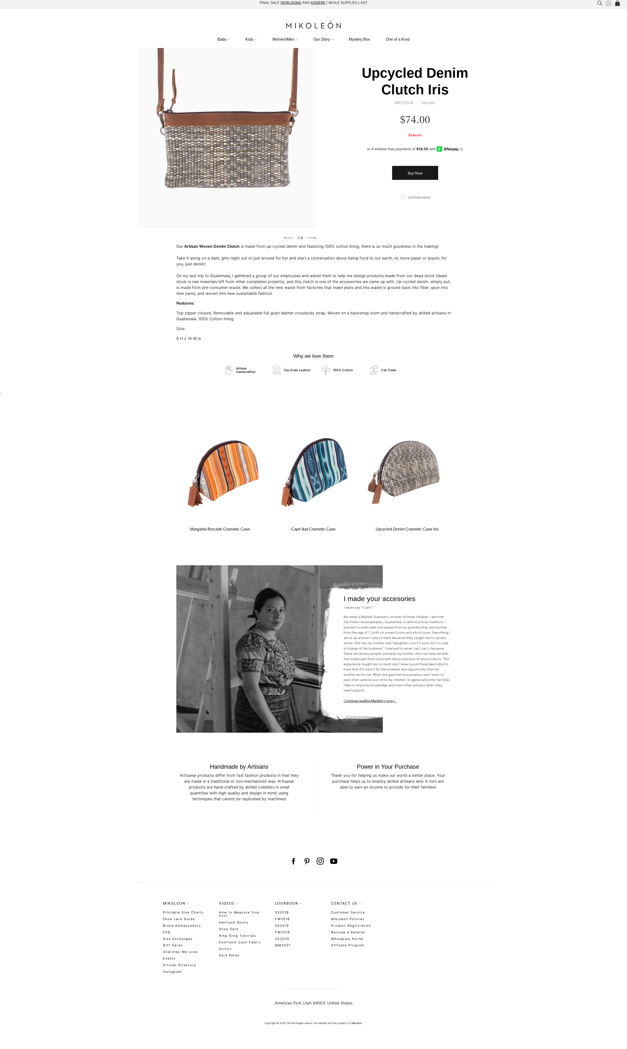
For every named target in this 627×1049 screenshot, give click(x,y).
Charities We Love (180, 952)
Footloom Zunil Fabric (240, 942)
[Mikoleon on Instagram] (320, 861)
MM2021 (283, 945)
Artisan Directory (179, 965)
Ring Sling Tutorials (237, 936)
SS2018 (282, 912)
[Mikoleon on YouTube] (333, 861)
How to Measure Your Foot (239, 914)
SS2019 (282, 925)
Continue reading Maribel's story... (370, 700)
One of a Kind (398, 39)
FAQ (167, 932)
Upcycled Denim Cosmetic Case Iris (407, 529)
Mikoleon (356, 1023)
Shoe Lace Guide (179, 919)
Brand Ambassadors (182, 925)
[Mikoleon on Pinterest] (307, 861)
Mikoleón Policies (348, 919)
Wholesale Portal (347, 939)
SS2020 (282, 939)
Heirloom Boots (234, 922)
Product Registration (351, 925)
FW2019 (282, 932)
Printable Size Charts (183, 912)
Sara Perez (229, 955)
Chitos (225, 949)
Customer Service (348, 912)
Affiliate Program (347, 945)
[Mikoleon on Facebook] (293, 861)
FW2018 (282, 919)
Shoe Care (229, 929)
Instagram (172, 972)
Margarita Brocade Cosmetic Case (220, 529)
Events (169, 958)
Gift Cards (173, 945)
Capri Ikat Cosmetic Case (313, 529)
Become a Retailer (348, 932)
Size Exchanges (178, 939)
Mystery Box (359, 39)
